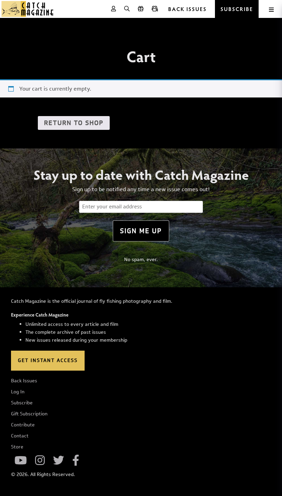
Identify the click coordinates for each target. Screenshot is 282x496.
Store (17, 447)
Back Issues (187, 8)
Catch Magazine (27, 9)
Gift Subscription (29, 414)
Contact (20, 436)
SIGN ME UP (141, 231)
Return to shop (74, 122)
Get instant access (48, 360)
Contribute (23, 425)
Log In (17, 392)
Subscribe (22, 403)
